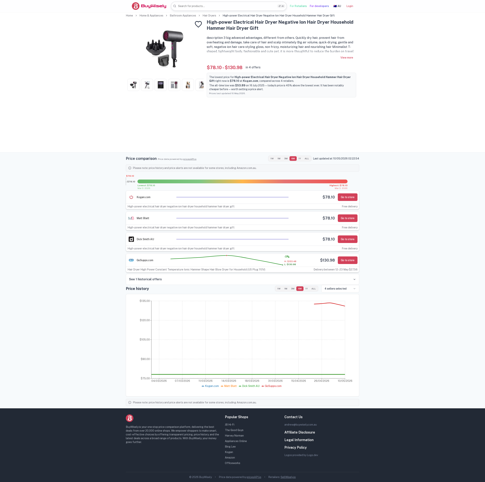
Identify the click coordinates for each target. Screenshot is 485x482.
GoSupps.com (145, 260)
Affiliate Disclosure (299, 432)
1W (272, 158)
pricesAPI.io (189, 159)
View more (346, 57)
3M (286, 158)
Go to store (347, 197)
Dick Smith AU (145, 239)
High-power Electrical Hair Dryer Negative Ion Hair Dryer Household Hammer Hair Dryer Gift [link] (279, 15)
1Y (300, 158)
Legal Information (299, 440)
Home (129, 15)
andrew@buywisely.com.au (300, 424)
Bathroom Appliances (183, 15)
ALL (307, 158)
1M (279, 158)
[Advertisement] (242, 125)
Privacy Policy (295, 447)
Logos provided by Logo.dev (301, 455)
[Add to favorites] (198, 24)
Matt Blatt (143, 218)
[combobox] (229, 6)
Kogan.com (143, 197)
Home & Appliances (151, 15)
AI (283, 6)
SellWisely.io (288, 477)
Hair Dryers (209, 15)
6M (293, 158)
